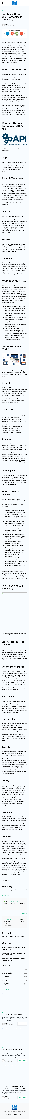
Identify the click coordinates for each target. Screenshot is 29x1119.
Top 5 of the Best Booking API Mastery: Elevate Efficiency (14, 959)
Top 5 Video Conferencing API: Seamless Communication (14, 948)
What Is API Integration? (8, 922)
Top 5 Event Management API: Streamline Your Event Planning (13, 1087)
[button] (2, 3)
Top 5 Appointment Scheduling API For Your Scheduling (13, 953)
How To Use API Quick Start (12, 1015)
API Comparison (7, 973)
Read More (22, 1024)
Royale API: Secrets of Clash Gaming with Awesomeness (14, 942)
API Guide (6, 10)
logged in (12, 890)
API (2, 10)
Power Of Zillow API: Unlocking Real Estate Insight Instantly (14, 937)
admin (6, 24)
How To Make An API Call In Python (12, 1050)
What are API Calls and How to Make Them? (18, 904)
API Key (4, 980)
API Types (15, 901)
